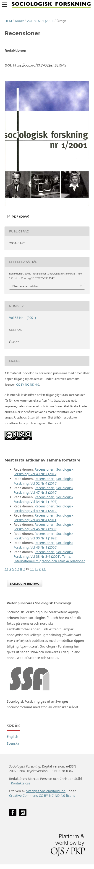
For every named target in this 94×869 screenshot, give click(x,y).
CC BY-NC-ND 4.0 (27, 384)
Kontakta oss (20, 783)
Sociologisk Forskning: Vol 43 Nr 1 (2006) (43, 545)
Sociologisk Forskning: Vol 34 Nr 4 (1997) (43, 499)
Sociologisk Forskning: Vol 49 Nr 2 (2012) (43, 471)
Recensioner (45, 469)
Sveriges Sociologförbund (45, 791)
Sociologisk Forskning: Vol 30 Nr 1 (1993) (43, 535)
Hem (8, 21)
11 (32, 569)
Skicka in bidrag (24, 583)
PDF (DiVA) (20, 216)
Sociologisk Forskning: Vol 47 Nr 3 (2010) (43, 490)
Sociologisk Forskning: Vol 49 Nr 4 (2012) (43, 508)
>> (44, 569)
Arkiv (19, 21)
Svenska (13, 743)
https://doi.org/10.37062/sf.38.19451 (40, 65)
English (12, 736)
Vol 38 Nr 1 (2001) (40, 21)
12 (36, 569)
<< (6, 569)
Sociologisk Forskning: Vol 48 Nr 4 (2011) (43, 517)
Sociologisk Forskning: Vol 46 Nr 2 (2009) (43, 526)
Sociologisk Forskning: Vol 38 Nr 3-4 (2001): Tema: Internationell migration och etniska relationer (49, 556)
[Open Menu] (4, 4)
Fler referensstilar (25, 286)
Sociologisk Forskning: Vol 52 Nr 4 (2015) (43, 481)
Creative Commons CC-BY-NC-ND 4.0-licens (42, 795)
